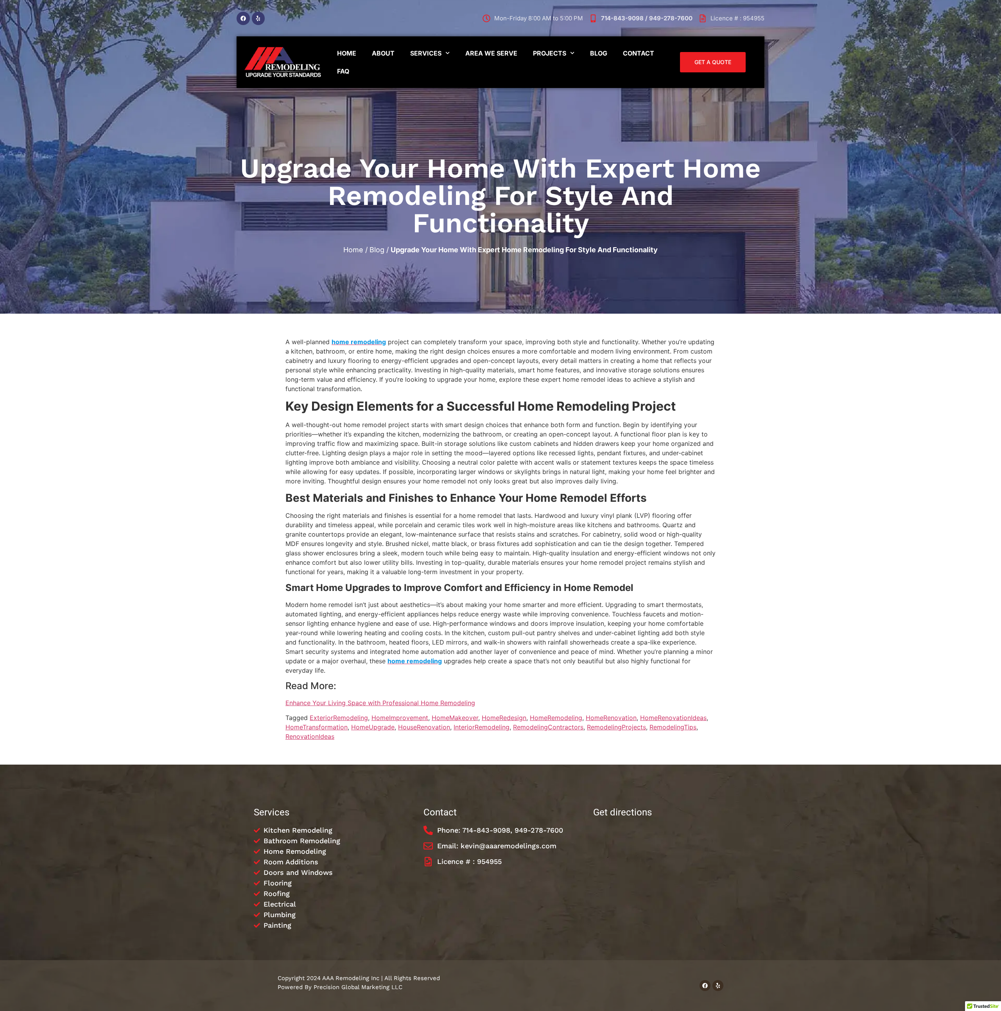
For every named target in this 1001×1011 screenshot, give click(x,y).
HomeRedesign (504, 718)
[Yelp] (258, 18)
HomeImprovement (399, 718)
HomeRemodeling (556, 718)
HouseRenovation (424, 727)
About (383, 53)
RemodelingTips (672, 727)
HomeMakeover (455, 718)
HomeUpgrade (373, 727)
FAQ (343, 71)
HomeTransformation (316, 727)
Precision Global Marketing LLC (358, 987)
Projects (549, 53)
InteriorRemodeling (481, 727)
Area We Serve (491, 53)
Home (346, 53)
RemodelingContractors (548, 727)
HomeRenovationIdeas (673, 718)
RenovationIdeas (309, 736)
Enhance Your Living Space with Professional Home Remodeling (380, 703)
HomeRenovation (611, 718)
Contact (638, 53)
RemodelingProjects (616, 727)
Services (425, 53)
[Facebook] (243, 18)
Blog (598, 53)
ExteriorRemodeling (339, 718)
